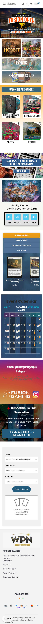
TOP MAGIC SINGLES (21, 235)
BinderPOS (9, 622)
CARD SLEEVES (21, 240)
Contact (6, 560)
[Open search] (23, 4)
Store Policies (8, 569)
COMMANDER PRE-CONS (21, 245)
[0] (36, 4)
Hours (17, 223)
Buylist (6, 565)
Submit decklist (21, 489)
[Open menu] (4, 4)
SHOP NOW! (21, 171)
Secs (34, 223)
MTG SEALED (21, 250)
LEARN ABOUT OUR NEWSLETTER (21, 433)
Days (9, 223)
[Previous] (4, 22)
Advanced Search (10, 577)
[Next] (38, 22)
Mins (26, 223)
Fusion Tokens (9, 573)
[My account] (27, 4)
